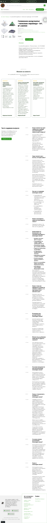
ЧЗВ (27, 9)
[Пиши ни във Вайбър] (5, 1)
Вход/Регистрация (39, 498)
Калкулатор (40, 9)
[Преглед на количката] (45, 9)
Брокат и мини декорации (27, 509)
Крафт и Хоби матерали (27, 501)
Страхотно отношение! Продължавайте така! (7, 84)
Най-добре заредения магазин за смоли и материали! (38, 84)
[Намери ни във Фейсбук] (1, 1)
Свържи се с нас (6, 138)
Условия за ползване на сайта (12, 519)
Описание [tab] (21, 42)
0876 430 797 (32, 1)
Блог (24, 9)
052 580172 (15, 1)
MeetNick (18, 519)
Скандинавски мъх (28, 511)
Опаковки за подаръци (27, 517)
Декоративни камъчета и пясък (28, 514)
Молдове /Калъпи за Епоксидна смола (27, 29)
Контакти (31, 9)
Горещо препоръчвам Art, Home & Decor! (23, 83)
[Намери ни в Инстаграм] (3, 1)
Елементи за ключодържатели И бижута (28, 505)
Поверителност (4, 519)
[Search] (44, 5)
